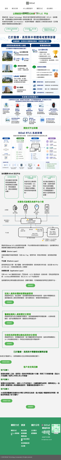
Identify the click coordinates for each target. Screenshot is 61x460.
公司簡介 (34, 430)
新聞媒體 (24, 433)
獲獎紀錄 (24, 436)
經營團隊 (34, 433)
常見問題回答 (25, 443)
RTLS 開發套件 (15, 434)
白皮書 (23, 446)
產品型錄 (24, 430)
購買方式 (14, 430)
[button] (30, 285)
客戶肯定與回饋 (25, 439)
